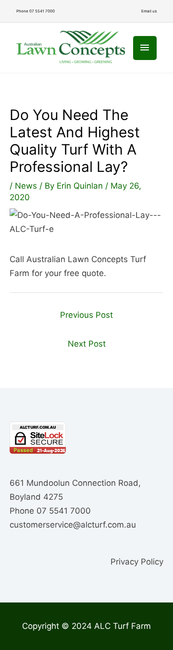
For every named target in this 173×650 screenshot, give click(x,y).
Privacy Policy (137, 561)
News (26, 186)
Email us (149, 11)
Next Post (87, 344)
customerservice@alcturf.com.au (73, 525)
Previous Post (86, 315)
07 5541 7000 (64, 511)
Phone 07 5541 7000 (35, 11)
